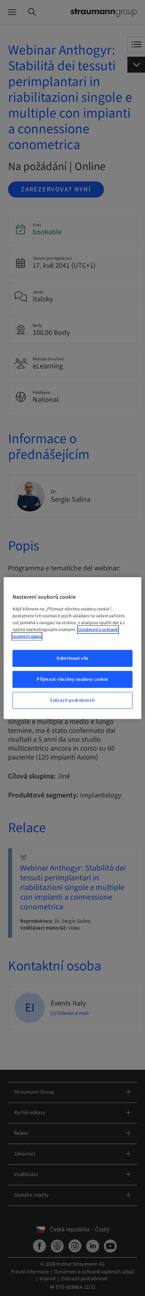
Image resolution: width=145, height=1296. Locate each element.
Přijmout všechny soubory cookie (72, 678)
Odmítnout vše (72, 658)
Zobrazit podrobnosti (72, 699)
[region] (72, 648)
